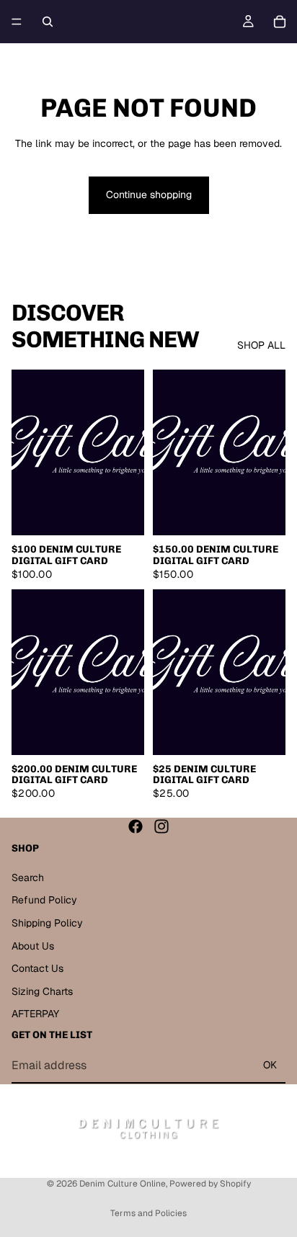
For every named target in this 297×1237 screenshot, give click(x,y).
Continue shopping (149, 194)
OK (270, 1064)
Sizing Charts (42, 991)
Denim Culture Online (122, 1183)
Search (28, 877)
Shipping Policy (47, 922)
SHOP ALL (261, 345)
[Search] (47, 21)
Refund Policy (44, 899)
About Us (33, 945)
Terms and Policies (148, 1213)
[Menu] (16, 21)
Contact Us (37, 968)
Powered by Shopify (210, 1183)
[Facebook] (135, 826)
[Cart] (280, 21)
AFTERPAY (35, 1013)
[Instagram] (161, 826)
